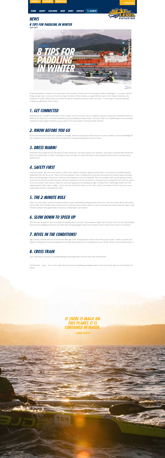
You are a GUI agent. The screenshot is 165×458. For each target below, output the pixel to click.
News (34, 19)
